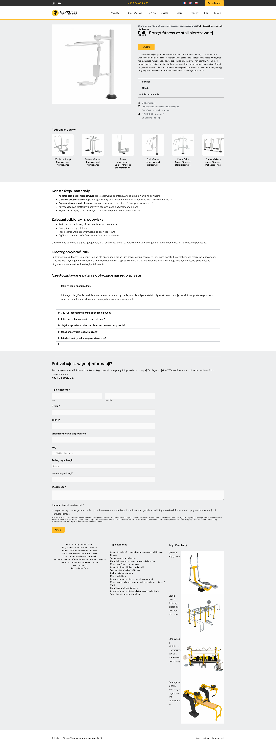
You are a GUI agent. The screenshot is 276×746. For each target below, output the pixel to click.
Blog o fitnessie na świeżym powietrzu (79, 547)
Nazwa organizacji (62, 473)
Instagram (53, 3)
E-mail (56, 406)
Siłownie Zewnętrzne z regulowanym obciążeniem (132, 561)
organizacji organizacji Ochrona (69, 433)
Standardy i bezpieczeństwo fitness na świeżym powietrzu (79, 559)
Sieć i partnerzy (80, 565)
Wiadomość (59, 487)
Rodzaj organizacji (62, 460)
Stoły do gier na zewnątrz (121, 573)
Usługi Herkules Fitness (79, 568)
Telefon (56, 419)
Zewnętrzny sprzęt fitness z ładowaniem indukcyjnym (134, 591)
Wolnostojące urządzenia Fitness (125, 570)
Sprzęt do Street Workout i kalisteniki (127, 567)
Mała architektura (118, 576)
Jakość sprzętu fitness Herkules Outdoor (79, 562)
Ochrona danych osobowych (68, 505)
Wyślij (58, 529)
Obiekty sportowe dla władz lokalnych (79, 556)
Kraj (55, 447)
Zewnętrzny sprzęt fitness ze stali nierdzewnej (174, 26)
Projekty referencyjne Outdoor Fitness (79, 550)
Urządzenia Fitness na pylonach (124, 564)
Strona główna (144, 26)
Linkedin (59, 3)
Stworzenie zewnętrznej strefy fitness (79, 553)
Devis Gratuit (214, 3)
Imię (53, 400)
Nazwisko (108, 400)
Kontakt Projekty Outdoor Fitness (79, 544)
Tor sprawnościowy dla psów (123, 558)
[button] (120, 12)
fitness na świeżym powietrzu (100, 224)
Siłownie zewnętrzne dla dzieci (124, 588)
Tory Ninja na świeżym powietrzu (125, 594)
